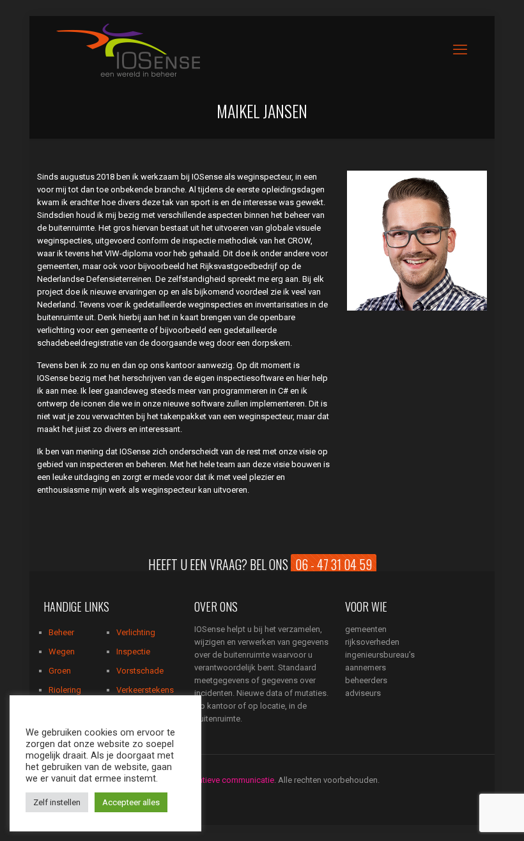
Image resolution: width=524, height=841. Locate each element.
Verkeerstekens (145, 690)
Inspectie (133, 651)
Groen (60, 670)
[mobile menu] (460, 50)
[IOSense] (128, 49)
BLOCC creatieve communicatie (216, 780)
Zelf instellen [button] (57, 802)
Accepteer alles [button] (131, 802)
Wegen (62, 651)
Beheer (61, 632)
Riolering (65, 690)
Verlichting (135, 632)
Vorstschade (140, 670)
